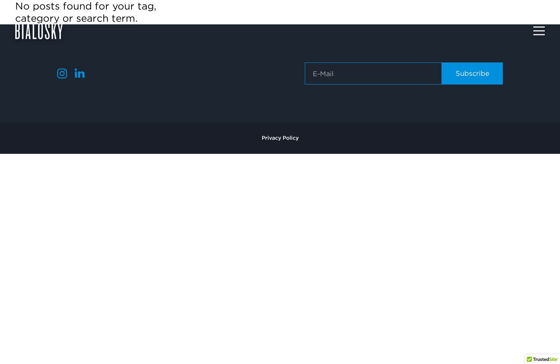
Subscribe (473, 73)
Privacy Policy (280, 138)
